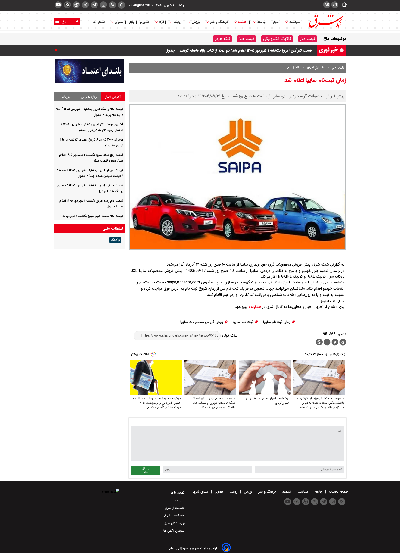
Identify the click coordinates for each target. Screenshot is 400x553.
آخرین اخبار (113, 96)
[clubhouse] (67, 4)
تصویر (119, 22)
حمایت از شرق (175, 507)
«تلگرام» (254, 307)
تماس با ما (178, 492)
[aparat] (76, 4)
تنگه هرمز (222, 39)
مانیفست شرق (174, 515)
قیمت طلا (246, 39)
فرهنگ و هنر (219, 22)
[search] (121, 5)
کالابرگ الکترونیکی (277, 39)
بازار (131, 22)
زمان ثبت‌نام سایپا (277, 322)
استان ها (99, 22)
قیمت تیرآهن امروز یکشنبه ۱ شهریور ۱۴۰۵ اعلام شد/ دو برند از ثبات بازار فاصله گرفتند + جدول (238, 51)
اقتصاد (242, 22)
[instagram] (103, 4)
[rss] (112, 4)
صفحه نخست (338, 491)
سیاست (294, 22)
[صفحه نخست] (342, 4)
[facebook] (327, 342)
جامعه (261, 22)
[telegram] (94, 4)
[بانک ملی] (89, 81)
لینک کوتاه (229, 335)
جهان (275, 22)
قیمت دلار (307, 39)
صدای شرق (201, 491)
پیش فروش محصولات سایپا (202, 322)
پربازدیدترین (89, 96)
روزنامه (65, 96)
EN (335, 4)
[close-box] (57, 50)
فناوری (144, 22)
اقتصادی (337, 68)
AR (327, 4)
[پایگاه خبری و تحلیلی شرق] (325, 27)
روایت (177, 22)
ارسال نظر (146, 470)
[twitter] (85, 4)
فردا (161, 22)
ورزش (196, 22)
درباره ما (179, 500)
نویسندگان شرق (174, 523)
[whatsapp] (319, 342)
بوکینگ (115, 240)
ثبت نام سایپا (243, 322)
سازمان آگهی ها (174, 530)
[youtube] (58, 4)
